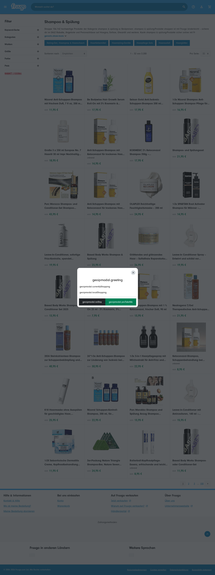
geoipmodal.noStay (92, 302)
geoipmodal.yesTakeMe (121, 302)
